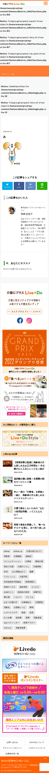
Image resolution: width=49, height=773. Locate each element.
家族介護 (39, 561)
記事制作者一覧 (12, 753)
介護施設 (18, 556)
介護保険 (37, 566)
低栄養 (19, 617)
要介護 (7, 597)
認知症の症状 (23, 592)
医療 (28, 617)
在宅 (6, 571)
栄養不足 (37, 592)
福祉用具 (23, 587)
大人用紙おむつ (18, 571)
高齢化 (7, 607)
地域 (23, 612)
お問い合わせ (12, 742)
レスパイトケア (10, 612)
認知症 (28, 556)
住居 (31, 612)
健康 (31, 571)
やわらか (8, 628)
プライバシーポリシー (12, 748)
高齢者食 (37, 617)
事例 (31, 607)
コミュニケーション (12, 561)
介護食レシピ (19, 607)
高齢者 (7, 556)
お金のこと (8, 592)
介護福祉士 (26, 602)
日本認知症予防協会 (12, 582)
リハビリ (35, 587)
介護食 (28, 561)
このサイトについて (36, 748)
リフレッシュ (9, 576)
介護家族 (39, 602)
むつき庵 (8, 617)
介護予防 (23, 576)
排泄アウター (29, 622)
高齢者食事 (20, 628)
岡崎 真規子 (27, 213)
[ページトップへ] (45, 758)
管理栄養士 (30, 582)
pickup (7, 551)
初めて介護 (8, 566)
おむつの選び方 (10, 602)
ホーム (4, 74)
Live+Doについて (36, 742)
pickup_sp (18, 551)
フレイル (29, 597)
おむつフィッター (11, 622)
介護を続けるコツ (34, 551)
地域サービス (9, 587)
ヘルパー (18, 597)
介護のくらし (23, 566)
